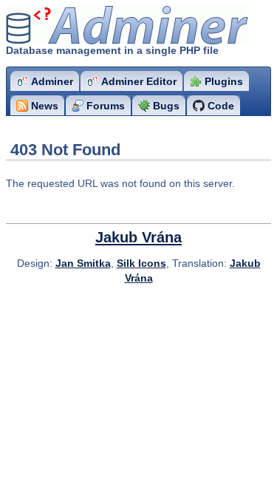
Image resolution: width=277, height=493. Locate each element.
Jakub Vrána (138, 237)
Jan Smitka (83, 263)
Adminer (92, 25)
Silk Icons (141, 263)
